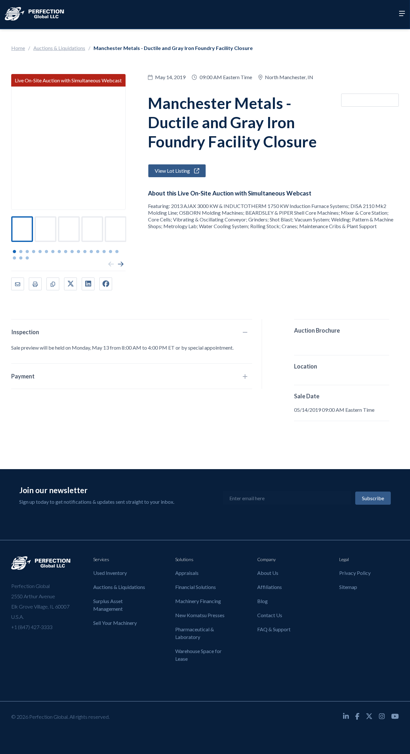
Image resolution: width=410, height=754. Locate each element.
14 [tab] (97, 251)
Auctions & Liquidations (59, 48)
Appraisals (187, 573)
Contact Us (269, 615)
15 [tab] (104, 251)
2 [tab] (20, 251)
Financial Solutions (195, 587)
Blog (262, 601)
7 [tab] (52, 251)
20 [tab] (27, 258)
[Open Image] (68, 148)
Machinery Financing (198, 601)
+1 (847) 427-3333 (32, 627)
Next (121, 264)
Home (18, 48)
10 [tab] (72, 251)
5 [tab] (40, 251)
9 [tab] (65, 251)
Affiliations (269, 587)
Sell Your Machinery (115, 623)
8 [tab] (59, 251)
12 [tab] (84, 251)
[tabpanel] (22, 229)
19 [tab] (20, 258)
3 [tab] (27, 251)
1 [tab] (14, 251)
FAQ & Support (274, 629)
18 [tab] (14, 258)
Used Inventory (110, 573)
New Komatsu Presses (200, 615)
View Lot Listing (173, 171)
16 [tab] (110, 251)
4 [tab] (33, 251)
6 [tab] (46, 251)
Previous (111, 264)
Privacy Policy (355, 573)
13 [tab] (91, 251)
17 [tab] (117, 251)
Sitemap (348, 587)
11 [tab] (78, 251)
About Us (267, 573)
